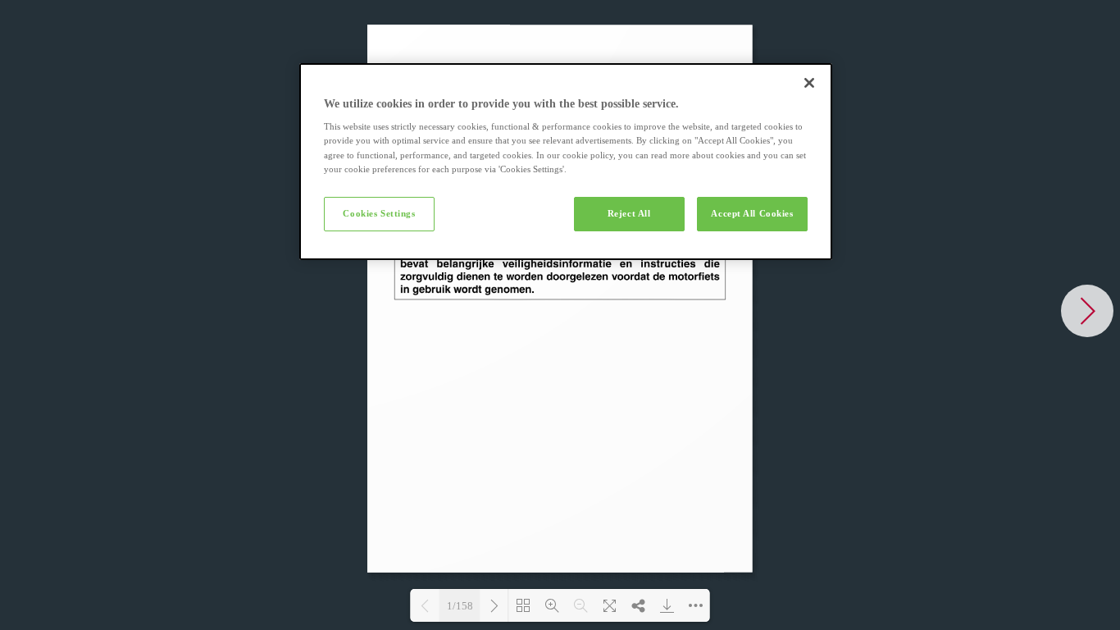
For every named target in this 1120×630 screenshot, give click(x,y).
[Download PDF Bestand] (667, 605)
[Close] (809, 83)
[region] (565, 161)
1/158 (460, 606)
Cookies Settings (379, 213)
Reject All (629, 213)
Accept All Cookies (752, 213)
